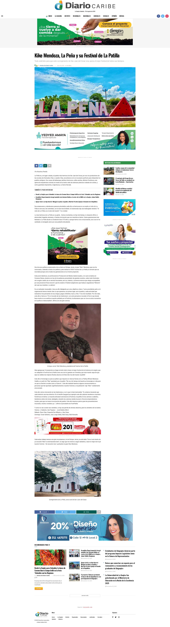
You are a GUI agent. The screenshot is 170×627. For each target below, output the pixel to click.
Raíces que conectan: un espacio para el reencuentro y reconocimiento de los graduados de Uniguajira (120, 566)
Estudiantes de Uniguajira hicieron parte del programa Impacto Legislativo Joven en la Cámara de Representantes (120, 553)
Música (121, 16)
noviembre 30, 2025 (111, 586)
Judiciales (97, 16)
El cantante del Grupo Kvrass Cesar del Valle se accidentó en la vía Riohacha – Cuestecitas (125, 180)
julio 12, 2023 (120, 194)
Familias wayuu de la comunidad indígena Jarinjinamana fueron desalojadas (125, 170)
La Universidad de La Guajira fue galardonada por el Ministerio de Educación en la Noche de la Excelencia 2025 (119, 579)
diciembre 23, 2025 (59, 575)
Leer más (38, 588)
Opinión (114, 16)
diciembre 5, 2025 (110, 559)
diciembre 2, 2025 (110, 571)
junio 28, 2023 (60, 65)
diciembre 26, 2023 (121, 174)
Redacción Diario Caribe (46, 65)
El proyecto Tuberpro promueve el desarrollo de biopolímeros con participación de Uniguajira (91, 577)
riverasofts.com (87, 607)
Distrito (67, 16)
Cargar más (85, 595)
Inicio (50, 16)
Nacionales (87, 16)
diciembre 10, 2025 (87, 581)
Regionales (76, 16)
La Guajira (58, 16)
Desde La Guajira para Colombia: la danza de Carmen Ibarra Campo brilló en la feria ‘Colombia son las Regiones (68, 194)
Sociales (106, 16)
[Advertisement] (119, 278)
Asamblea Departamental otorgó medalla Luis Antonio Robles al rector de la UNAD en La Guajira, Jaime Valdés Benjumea (67, 198)
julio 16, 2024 (120, 184)
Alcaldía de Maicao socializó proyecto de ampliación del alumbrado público (124, 190)
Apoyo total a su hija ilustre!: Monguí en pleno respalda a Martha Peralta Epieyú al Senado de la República (66, 202)
